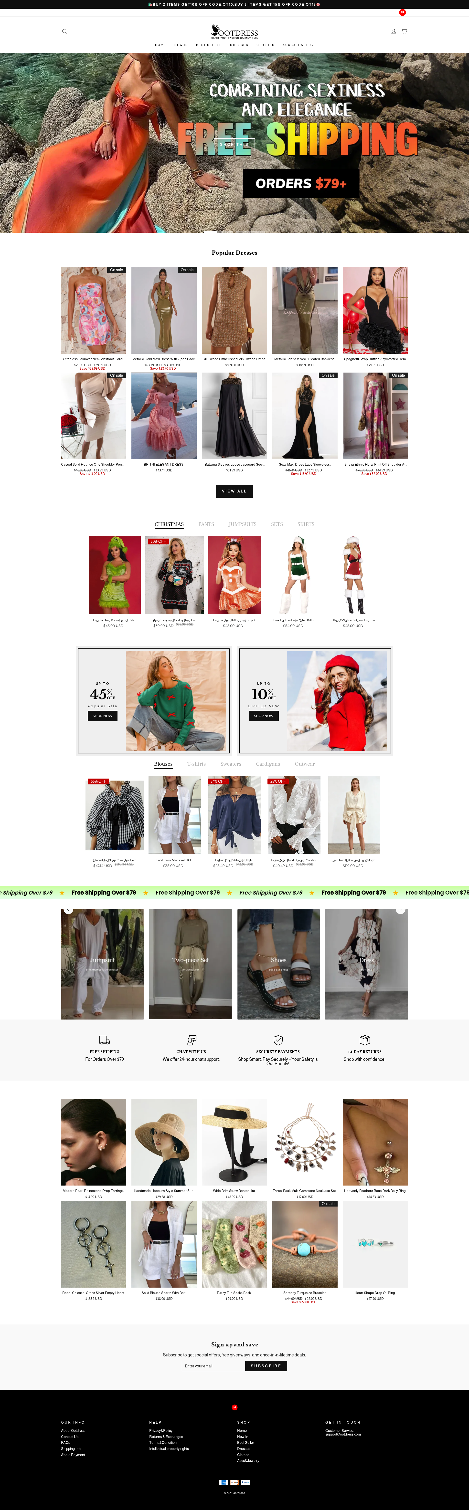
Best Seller (209, 45)
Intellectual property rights (169, 1449)
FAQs (65, 1443)
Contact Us (69, 1437)
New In (181, 45)
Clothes (265, 45)
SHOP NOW (102, 716)
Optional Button (233, 644)
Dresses (239, 45)
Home (160, 45)
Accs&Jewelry (298, 45)
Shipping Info (71, 1449)
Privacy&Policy (160, 1431)
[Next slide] (400, 909)
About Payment (73, 1455)
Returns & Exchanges (166, 1437)
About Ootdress (73, 1431)
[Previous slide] (68, 909)
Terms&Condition (163, 1443)
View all (234, 491)
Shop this (234, 144)
